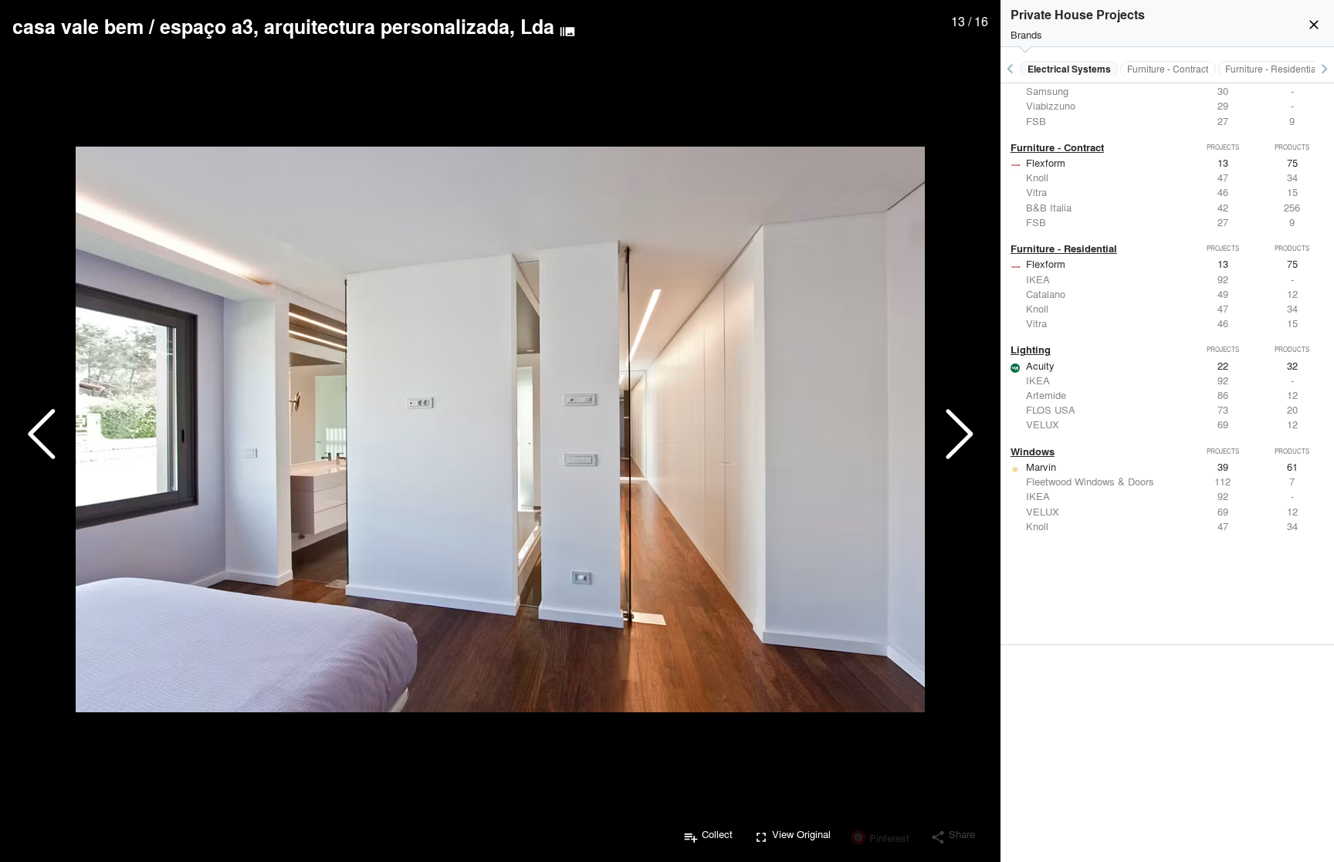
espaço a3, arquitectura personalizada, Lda (357, 26)
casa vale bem (78, 26)
